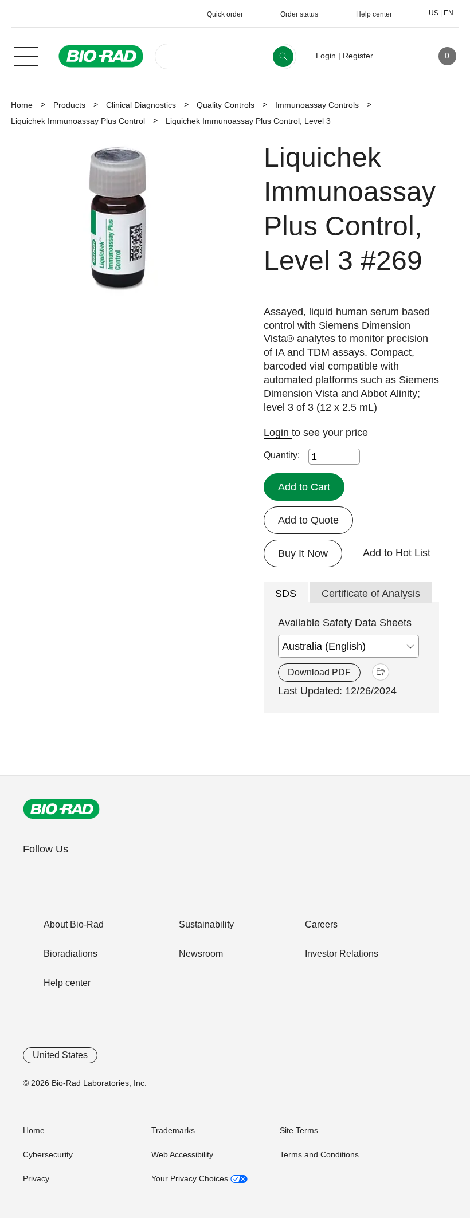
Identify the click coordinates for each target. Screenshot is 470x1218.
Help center (67, 983)
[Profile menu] (398, 56)
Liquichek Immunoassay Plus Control (78, 120)
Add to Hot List (396, 553)
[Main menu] (25, 55)
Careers (321, 924)
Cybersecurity (48, 1154)
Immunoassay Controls (317, 104)
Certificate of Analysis (371, 593)
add (380, 672)
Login (278, 432)
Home (22, 104)
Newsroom (201, 953)
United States (60, 1055)
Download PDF (319, 672)
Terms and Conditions (319, 1154)
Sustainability (206, 924)
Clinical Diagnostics (141, 104)
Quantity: (282, 455)
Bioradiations (70, 953)
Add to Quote (308, 520)
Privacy (36, 1178)
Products (69, 104)
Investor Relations (341, 953)
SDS (285, 593)
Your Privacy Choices (190, 1178)
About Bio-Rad (74, 924)
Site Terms (299, 1130)
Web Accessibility (182, 1154)
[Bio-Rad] (61, 809)
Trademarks (173, 1130)
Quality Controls (225, 104)
